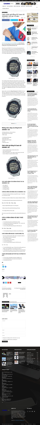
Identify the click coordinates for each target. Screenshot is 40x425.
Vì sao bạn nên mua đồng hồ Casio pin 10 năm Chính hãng (6, 289)
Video (28, 364)
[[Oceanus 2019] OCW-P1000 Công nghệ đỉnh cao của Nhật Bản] (29, 72)
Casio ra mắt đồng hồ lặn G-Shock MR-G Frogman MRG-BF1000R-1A (32, 187)
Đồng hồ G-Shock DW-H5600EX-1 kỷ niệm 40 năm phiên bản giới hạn (32, 141)
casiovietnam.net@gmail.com (19, 420)
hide (15, 123)
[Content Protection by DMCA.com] (14, 262)
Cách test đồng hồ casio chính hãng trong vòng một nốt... (35, 52)
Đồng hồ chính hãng (17, 6)
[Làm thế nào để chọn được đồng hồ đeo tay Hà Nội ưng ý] (29, 43)
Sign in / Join (19, 0)
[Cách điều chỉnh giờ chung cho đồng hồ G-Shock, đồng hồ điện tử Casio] (16, 357)
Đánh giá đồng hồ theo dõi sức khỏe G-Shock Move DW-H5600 (33, 217)
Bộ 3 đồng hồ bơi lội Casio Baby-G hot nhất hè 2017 (20, 289)
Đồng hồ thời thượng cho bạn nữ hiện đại (35, 67)
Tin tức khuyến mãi (10, 6)
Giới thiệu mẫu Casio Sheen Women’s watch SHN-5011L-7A (35, 38)
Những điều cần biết (29, 6)
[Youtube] (37, 0)
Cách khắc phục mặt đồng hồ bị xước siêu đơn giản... (22, 362)
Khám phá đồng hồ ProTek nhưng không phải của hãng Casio (33, 156)
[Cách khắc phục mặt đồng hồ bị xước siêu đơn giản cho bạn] (16, 362)
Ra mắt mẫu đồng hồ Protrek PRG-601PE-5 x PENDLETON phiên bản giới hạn (33, 126)
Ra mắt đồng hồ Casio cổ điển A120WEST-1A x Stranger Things (32, 172)
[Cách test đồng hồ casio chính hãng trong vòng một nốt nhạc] (29, 53)
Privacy (26, 424)
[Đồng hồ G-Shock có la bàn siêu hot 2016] (16, 353)
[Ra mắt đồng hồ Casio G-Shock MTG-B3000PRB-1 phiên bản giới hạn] (5, 306)
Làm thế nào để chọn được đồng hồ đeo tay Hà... (34, 43)
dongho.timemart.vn (31, 91)
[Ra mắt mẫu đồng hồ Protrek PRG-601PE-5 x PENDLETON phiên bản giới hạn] (22, 306)
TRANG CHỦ (4, 6)
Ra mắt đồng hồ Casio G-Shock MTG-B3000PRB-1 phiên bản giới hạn (5, 310)
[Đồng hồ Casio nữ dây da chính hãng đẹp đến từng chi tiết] (29, 64)
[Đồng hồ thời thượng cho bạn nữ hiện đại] (35, 64)
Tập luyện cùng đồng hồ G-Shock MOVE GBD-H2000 (33, 202)
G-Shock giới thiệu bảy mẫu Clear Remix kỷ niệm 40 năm (13, 310)
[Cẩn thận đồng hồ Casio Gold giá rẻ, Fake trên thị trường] (29, 48)
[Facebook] (32, 0)
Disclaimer (22, 424)
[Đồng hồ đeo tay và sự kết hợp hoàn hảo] (29, 29)
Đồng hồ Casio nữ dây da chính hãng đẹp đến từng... (29, 67)
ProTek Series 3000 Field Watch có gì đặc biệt (32, 231)
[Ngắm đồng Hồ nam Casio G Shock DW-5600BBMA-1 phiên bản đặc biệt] (29, 33)
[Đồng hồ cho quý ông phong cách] (29, 80)
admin (4, 17)
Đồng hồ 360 (23, 6)
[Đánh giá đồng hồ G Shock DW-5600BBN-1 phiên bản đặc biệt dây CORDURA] (35, 80)
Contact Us (34, 424)
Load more (32, 56)
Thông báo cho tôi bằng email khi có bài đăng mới (10, 339)
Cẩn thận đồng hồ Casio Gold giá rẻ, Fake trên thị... (35, 48)
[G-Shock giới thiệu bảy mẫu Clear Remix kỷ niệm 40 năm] (13, 306)
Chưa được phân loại (29, 73)
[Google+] (34, 0)
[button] (37, 7)
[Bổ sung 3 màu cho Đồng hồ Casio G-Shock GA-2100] (35, 72)
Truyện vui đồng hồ (5, 8)
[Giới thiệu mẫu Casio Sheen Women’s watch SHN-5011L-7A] (29, 38)
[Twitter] (35, 0)
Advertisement (30, 424)
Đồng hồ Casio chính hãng (31, 358)
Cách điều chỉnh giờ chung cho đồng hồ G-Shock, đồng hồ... (22, 357)
